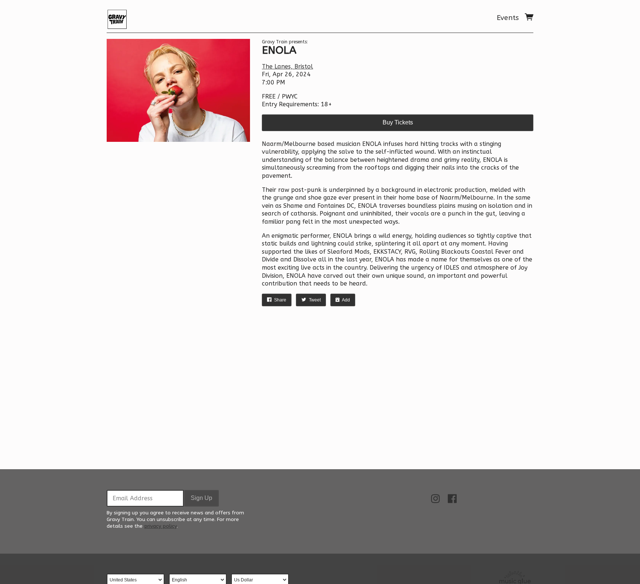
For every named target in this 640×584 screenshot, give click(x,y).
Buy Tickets (398, 122)
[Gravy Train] (117, 18)
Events (508, 17)
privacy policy (160, 526)
